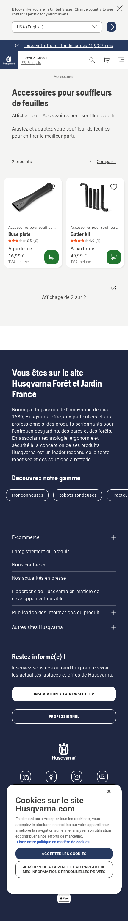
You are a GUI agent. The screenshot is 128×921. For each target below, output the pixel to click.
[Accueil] (9, 60)
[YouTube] (102, 776)
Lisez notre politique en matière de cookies (53, 842)
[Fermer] (109, 791)
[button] (51, 187)
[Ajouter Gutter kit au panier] (114, 257)
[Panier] (106, 60)
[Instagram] (77, 776)
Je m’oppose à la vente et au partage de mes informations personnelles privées (64, 869)
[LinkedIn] (26, 776)
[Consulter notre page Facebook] (51, 776)
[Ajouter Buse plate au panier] (51, 257)
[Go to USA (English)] (111, 27)
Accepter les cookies (64, 853)
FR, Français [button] (31, 63)
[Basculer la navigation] (121, 60)
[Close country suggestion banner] (119, 8)
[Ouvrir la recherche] (92, 60)
